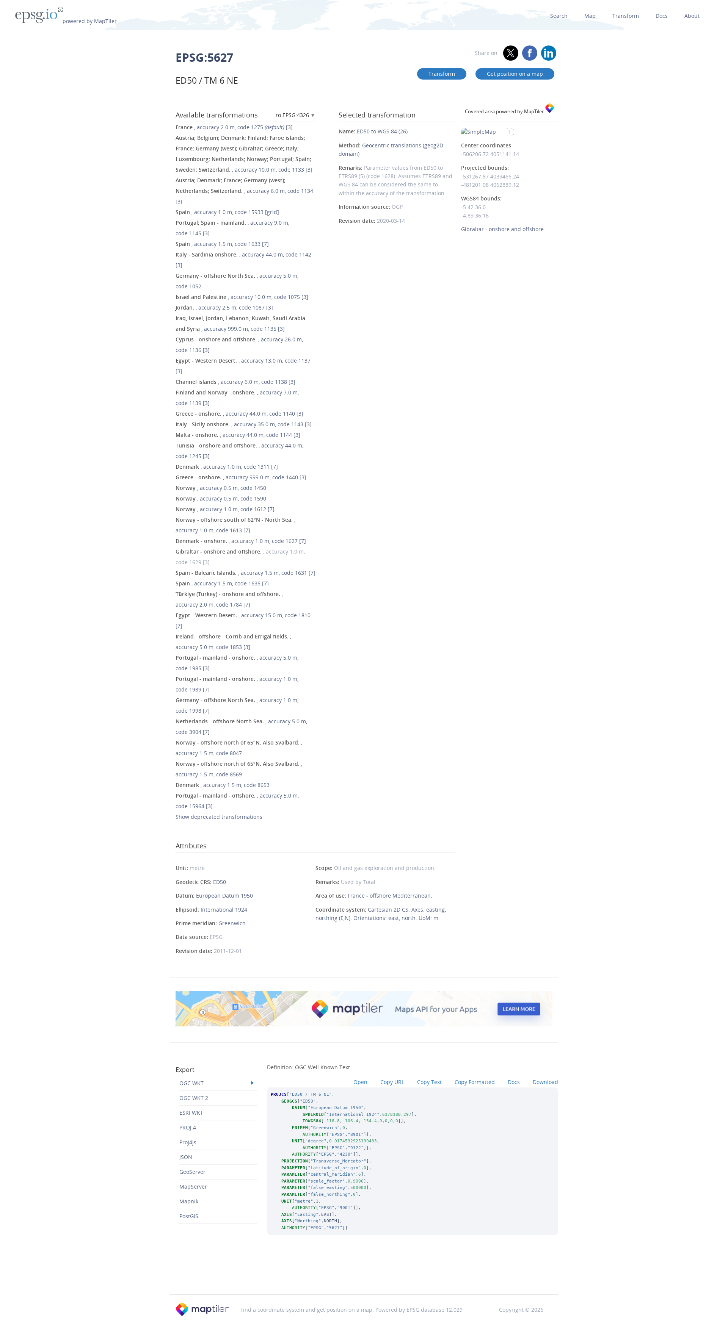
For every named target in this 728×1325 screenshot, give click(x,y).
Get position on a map (515, 73)
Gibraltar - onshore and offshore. (503, 229)
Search (559, 15)
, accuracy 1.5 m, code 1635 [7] (222, 583)
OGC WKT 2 (193, 1097)
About (692, 15)
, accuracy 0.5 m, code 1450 (221, 487)
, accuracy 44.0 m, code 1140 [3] (239, 413)
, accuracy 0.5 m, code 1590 (221, 498)
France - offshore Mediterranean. (390, 895)
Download (545, 1082)
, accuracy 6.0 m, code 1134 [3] (244, 191)
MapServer (193, 1186)
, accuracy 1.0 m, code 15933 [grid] (227, 212)
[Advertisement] (364, 1275)
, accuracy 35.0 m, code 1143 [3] (244, 424)
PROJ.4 (187, 1127)
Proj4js (187, 1142)
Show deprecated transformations (219, 816)
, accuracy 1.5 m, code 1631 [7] (245, 572)
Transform (625, 15)
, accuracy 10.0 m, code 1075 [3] (242, 296)
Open (360, 1082)
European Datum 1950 (224, 895)
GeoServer (192, 1171)
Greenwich (232, 923)
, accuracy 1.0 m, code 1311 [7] (227, 466)
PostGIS (188, 1216)
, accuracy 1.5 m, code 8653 (223, 784)
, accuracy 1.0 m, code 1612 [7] (225, 509)
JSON (185, 1157)
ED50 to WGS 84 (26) (382, 131)
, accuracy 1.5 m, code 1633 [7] (222, 243)
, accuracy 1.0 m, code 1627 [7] (241, 540)
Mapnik (188, 1201)
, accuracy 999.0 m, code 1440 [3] (241, 477)
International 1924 (224, 909)
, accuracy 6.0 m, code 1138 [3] (235, 381)
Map (590, 15)
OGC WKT (191, 1083)
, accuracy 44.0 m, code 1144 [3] (238, 434)
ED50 (219, 881)
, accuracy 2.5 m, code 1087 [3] (224, 307)
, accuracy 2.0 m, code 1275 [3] (234, 127)
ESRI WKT (191, 1112)
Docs (662, 15)
